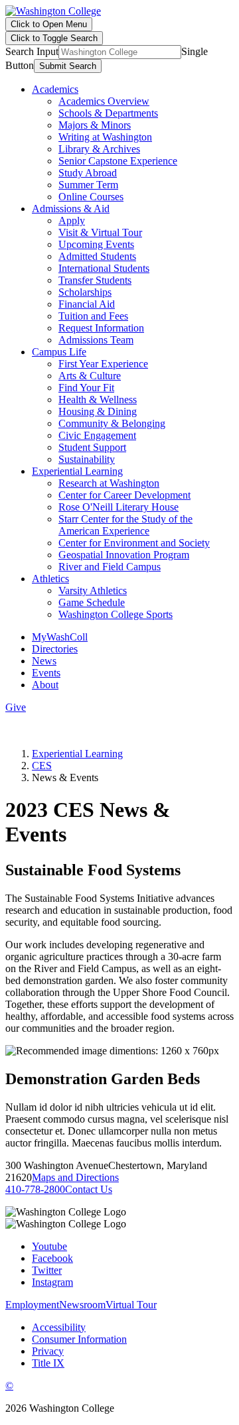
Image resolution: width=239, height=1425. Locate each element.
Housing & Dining (97, 411)
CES (42, 765)
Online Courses (90, 196)
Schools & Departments (108, 113)
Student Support (92, 447)
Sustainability (86, 459)
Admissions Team (95, 339)
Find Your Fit (86, 387)
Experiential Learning (77, 471)
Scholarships (85, 292)
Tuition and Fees (93, 316)
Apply (71, 220)
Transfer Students (94, 280)
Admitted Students (97, 256)
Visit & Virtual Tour (100, 232)
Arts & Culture (89, 375)
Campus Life (59, 351)
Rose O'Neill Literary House (118, 507)
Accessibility (59, 1327)
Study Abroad (87, 172)
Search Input (31, 51)
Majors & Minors (94, 125)
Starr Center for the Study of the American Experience (125, 524)
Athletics (50, 578)
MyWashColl (60, 637)
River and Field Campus (109, 566)
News (44, 660)
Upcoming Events (96, 244)
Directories (55, 648)
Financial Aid (86, 304)
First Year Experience (103, 363)
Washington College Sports (115, 614)
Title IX (48, 1363)
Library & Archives (99, 149)
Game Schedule (91, 602)
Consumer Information (79, 1339)
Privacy (48, 1351)
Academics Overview (103, 101)
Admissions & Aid (71, 208)
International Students (103, 268)
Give (15, 707)
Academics (55, 89)
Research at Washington (108, 483)
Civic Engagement (97, 435)
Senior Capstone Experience (117, 160)
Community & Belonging (111, 423)
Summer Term (88, 184)
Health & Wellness (97, 399)
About (45, 684)
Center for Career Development (124, 495)
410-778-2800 (35, 1189)
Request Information (101, 328)
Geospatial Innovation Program (123, 554)
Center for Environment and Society (134, 542)
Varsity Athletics (92, 590)
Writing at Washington (105, 137)
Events (46, 672)
